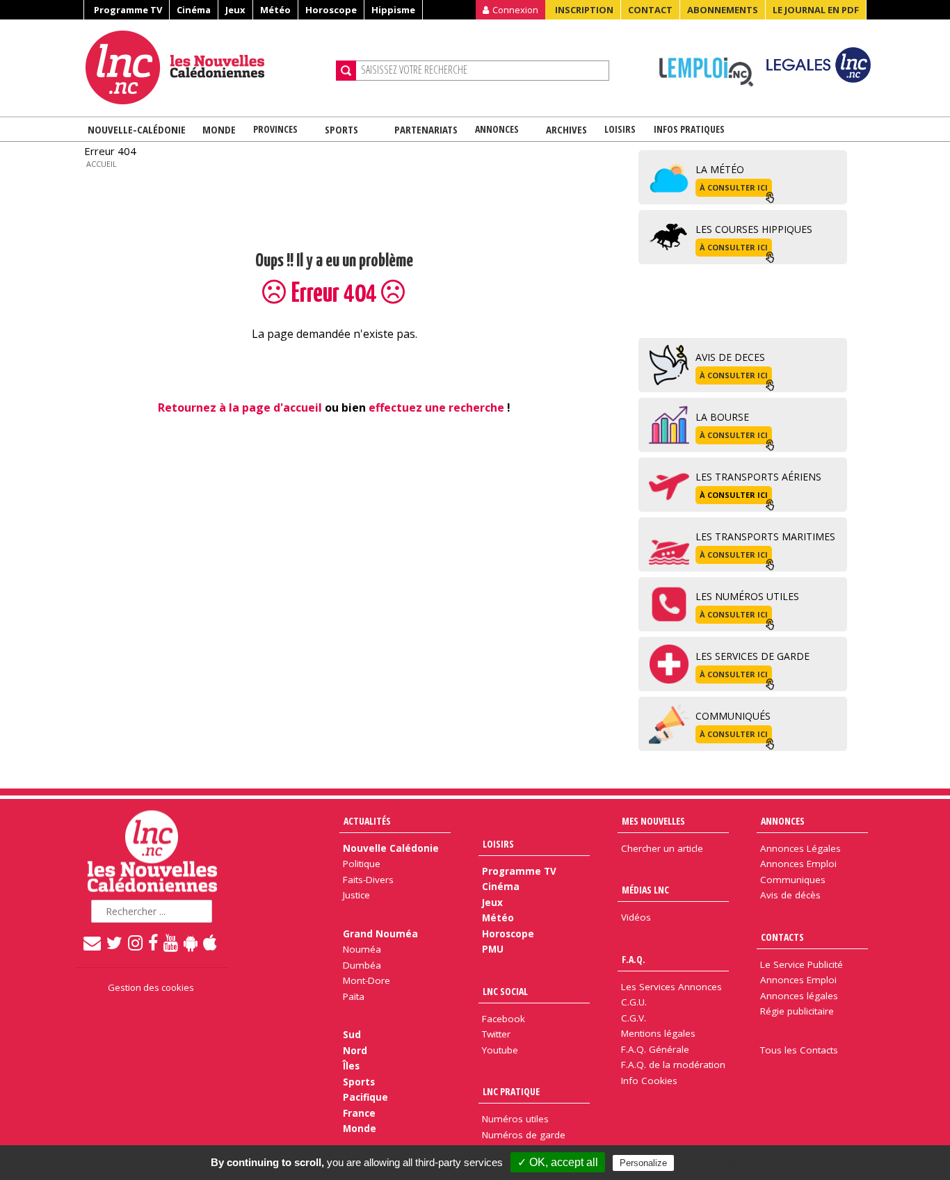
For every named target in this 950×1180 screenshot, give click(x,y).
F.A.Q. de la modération (673, 1064)
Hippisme (393, 9)
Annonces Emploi (798, 863)
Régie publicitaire (797, 1011)
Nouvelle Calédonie (391, 848)
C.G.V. (633, 1018)
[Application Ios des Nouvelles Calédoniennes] (210, 942)
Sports (341, 129)
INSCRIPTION (584, 9)
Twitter (496, 1034)
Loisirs (620, 129)
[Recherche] (346, 70)
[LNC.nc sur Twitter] (115, 942)
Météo (275, 9)
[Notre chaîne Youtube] (171, 942)
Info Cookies (649, 1080)
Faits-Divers (368, 879)
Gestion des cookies (151, 987)
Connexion (515, 9)
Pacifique (365, 1097)
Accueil (101, 164)
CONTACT (650, 9)
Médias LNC (645, 889)
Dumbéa (362, 965)
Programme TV (128, 9)
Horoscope (331, 9)
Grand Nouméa (380, 934)
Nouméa (362, 949)
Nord (355, 1050)
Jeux (235, 9)
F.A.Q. (633, 959)
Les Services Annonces (671, 986)
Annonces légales (799, 995)
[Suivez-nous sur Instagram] (136, 942)
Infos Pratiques (689, 129)
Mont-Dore (366, 980)
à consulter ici (734, 187)
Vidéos (636, 917)
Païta (353, 996)
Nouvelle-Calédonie (137, 129)
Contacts (782, 937)
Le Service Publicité (801, 964)
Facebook (503, 1018)
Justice (356, 895)
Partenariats (426, 129)
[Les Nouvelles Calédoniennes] (205, 67)
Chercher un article (662, 848)
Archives (566, 129)
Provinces (275, 129)
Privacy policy (715, 1162)
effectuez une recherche (436, 407)
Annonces (497, 129)
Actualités (367, 820)
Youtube (500, 1050)
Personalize (643, 1163)
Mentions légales (658, 1033)
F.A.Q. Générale (655, 1049)
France (359, 1113)
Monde (219, 129)
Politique (361, 863)
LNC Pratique (511, 1091)
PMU (493, 949)
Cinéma (194, 9)
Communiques (793, 879)
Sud (352, 1034)
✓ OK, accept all (557, 1162)
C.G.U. (634, 1002)
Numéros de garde (523, 1135)
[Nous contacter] (92, 942)
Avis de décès (790, 895)
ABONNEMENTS (722, 9)
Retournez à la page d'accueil (240, 407)
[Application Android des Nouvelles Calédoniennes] (191, 942)
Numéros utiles (515, 1119)
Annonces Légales (800, 848)
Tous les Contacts (799, 1050)
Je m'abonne (703, 38)
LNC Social (505, 991)
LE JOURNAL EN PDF (816, 9)
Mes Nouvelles (653, 820)
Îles (351, 1066)
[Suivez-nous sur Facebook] (153, 942)
